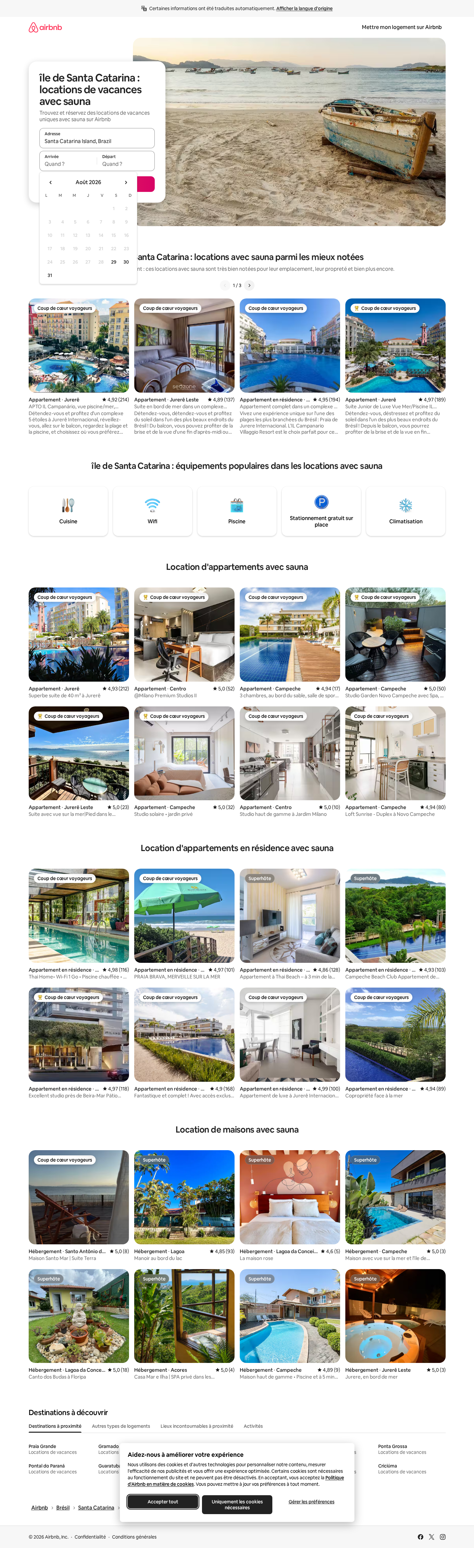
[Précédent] (225, 285)
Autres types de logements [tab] (121, 1426)
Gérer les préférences (311, 1502)
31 (50, 275)
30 (126, 262)
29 (113, 262)
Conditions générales (134, 1537)
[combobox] (97, 141)
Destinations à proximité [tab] (55, 1426)
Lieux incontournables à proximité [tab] (197, 1426)
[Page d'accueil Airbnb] (45, 27)
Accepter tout (163, 1502)
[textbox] (68, 164)
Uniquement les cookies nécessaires (237, 1505)
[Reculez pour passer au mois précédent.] (51, 182)
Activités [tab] (253, 1426)
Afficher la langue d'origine (304, 8)
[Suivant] (249, 285)
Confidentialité (90, 1537)
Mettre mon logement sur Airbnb (402, 27)
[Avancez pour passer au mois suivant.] (126, 182)
